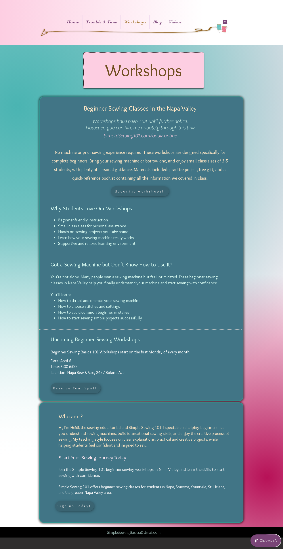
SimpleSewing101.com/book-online (140, 136)
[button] (225, 21)
